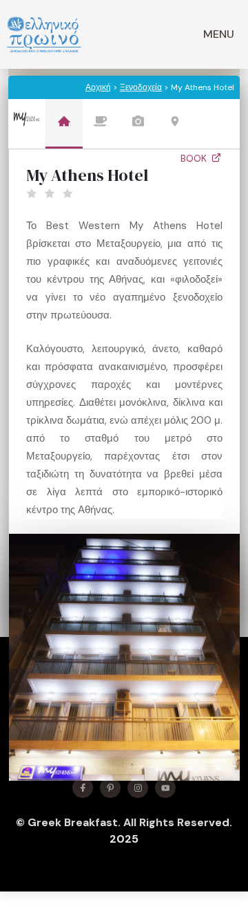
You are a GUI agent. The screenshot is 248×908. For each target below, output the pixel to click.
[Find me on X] (110, 787)
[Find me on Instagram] (137, 787)
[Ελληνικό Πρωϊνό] (44, 34)
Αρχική (98, 87)
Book (194, 158)
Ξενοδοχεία (141, 87)
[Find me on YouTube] (165, 787)
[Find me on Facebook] (82, 787)
